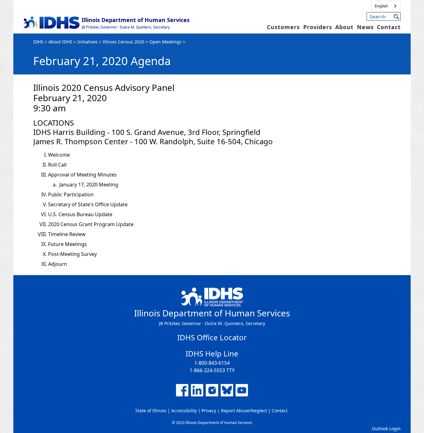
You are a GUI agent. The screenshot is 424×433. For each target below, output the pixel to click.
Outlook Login (386, 428)
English (381, 6)
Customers (283, 27)
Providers (317, 27)
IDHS (38, 42)
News (365, 27)
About (344, 27)
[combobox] (386, 6)
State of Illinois (150, 410)
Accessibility (184, 410)
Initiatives (87, 42)
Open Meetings (165, 42)
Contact (389, 27)
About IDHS (60, 42)
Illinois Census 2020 (123, 42)
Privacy (208, 410)
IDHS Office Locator (212, 337)
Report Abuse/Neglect (244, 410)
